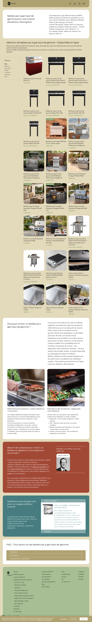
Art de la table (18, 611)
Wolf (6, 77)
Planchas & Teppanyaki (21, 590)
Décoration (17, 609)
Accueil (16, 572)
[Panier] (79, 3)
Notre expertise (46, 574)
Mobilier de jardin (19, 574)
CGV (63, 572)
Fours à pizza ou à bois (21, 593)
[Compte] (75, 3)
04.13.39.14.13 (66, 582)
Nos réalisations (46, 577)
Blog (43, 584)
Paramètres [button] (63, 619)
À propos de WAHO (47, 572)
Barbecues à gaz (19, 582)
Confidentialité (66, 574)
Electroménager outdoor (21, 601)
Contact (64, 577)
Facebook (81, 574)
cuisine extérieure (16, 469)
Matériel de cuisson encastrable (23, 598)
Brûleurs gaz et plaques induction (24, 595)
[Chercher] (70, 3)
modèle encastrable (38, 467)
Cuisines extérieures (19, 577)
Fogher (7, 70)
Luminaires (17, 606)
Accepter (83, 619)
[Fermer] (90, 619)
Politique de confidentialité (44, 620)
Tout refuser (73, 619)
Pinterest (80, 577)
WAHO (13, 3)
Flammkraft (8, 68)
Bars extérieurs (18, 603)
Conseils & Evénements (48, 582)
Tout (6, 64)
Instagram (81, 572)
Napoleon (7, 74)
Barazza (7, 66)
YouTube (80, 579)
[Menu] (84, 3)
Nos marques (46, 579)
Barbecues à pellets (20, 585)
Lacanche (7, 72)
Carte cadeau (46, 587)
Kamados (17, 587)
